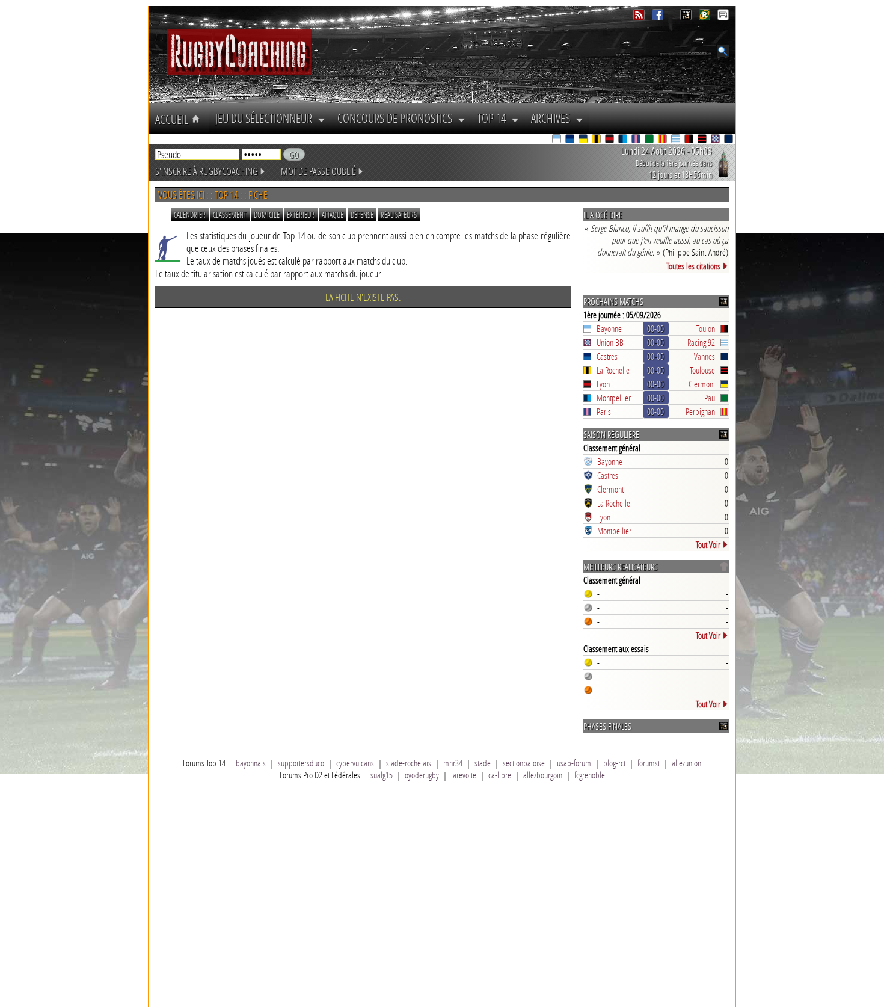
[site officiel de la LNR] (687, 17)
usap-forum (574, 763)
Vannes (704, 356)
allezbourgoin (542, 775)
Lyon (603, 384)
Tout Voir (708, 544)
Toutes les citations (693, 266)
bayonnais (251, 763)
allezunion (686, 763)
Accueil (173, 119)
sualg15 (381, 775)
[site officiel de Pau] (650, 140)
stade (482, 763)
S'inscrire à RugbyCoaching (206, 171)
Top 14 (494, 117)
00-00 (655, 328)
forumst (648, 763)
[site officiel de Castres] (570, 140)
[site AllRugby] (723, 17)
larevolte (463, 775)
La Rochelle (613, 370)
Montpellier (614, 398)
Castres (607, 356)
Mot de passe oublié (318, 171)
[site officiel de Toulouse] (703, 140)
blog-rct (614, 763)
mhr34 (452, 763)
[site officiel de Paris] (636, 140)
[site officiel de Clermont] (584, 140)
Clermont (702, 384)
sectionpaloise (524, 763)
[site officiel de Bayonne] (557, 140)
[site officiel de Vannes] (729, 140)
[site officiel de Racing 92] (676, 140)
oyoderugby (422, 775)
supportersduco (301, 763)
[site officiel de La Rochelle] (597, 140)
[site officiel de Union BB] (716, 140)
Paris (604, 411)
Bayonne (609, 328)
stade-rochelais (408, 763)
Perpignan (700, 411)
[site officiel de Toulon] (689, 140)
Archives (553, 117)
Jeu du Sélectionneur (266, 117)
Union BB (610, 342)
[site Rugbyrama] (706, 17)
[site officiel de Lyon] (610, 140)
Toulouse (702, 370)
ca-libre (499, 775)
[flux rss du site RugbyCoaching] (640, 17)
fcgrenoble (589, 775)
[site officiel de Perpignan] (663, 140)
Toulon (705, 328)
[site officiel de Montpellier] (623, 140)
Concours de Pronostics (397, 117)
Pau (709, 398)
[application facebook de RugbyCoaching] (659, 17)
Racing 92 (701, 342)
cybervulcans (355, 763)
